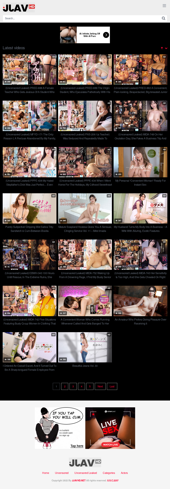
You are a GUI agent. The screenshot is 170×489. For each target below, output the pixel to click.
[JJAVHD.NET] (19, 7)
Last (112, 386)
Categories (109, 473)
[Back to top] (161, 478)
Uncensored (62, 473)
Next (100, 386)
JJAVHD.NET (79, 480)
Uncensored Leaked (85, 473)
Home (45, 473)
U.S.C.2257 (113, 480)
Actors (124, 473)
